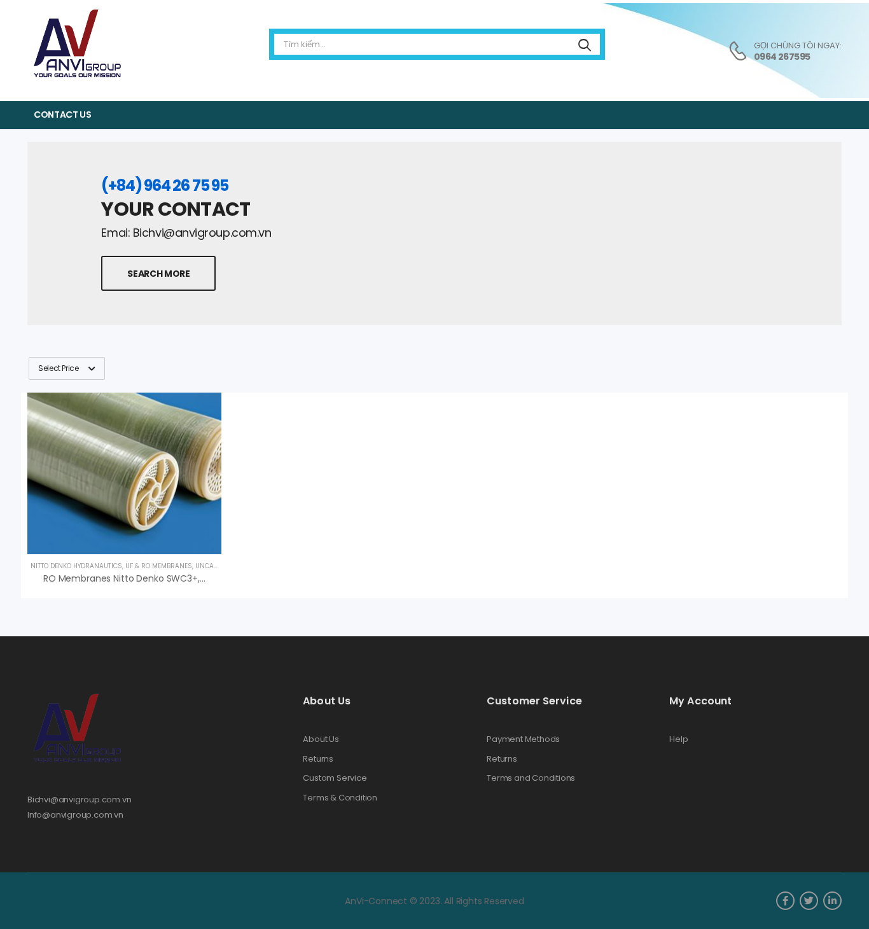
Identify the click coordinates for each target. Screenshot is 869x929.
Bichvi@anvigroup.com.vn (79, 799)
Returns (318, 759)
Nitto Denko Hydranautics (76, 566)
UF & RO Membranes (158, 566)
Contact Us (63, 114)
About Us (320, 739)
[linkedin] (832, 900)
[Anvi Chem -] (76, 44)
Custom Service (334, 778)
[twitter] (809, 900)
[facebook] (785, 900)
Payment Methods (523, 739)
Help (678, 739)
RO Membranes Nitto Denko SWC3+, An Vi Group (148, 578)
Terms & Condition (340, 798)
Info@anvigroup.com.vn (75, 815)
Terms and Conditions (531, 778)
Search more (158, 273)
